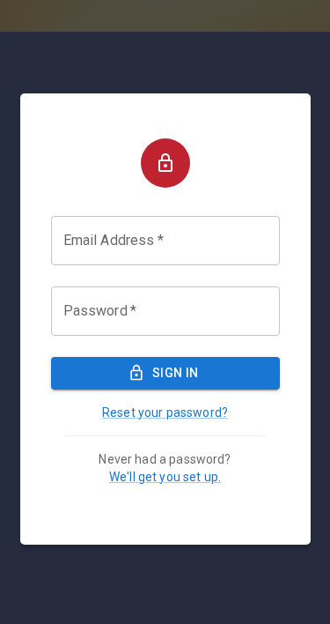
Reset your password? (165, 412)
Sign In (175, 373)
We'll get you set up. (165, 477)
